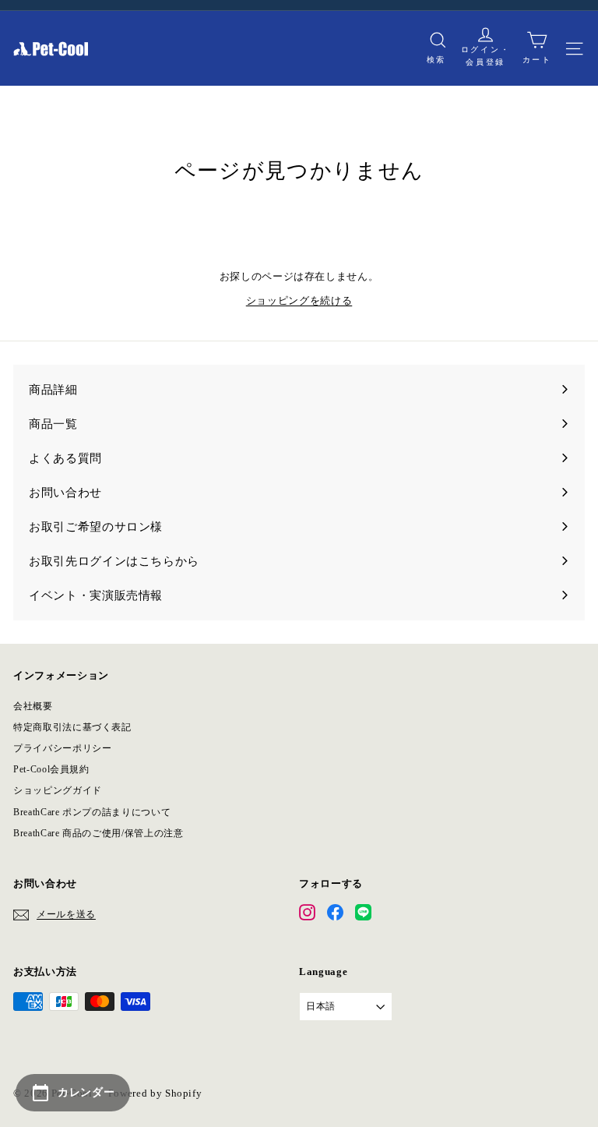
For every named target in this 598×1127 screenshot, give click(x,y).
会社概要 (33, 706)
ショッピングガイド (57, 790)
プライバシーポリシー (62, 748)
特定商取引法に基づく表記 (72, 727)
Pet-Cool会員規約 (51, 769)
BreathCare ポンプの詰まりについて (92, 812)
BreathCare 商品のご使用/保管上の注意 (98, 833)
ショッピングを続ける (299, 300)
